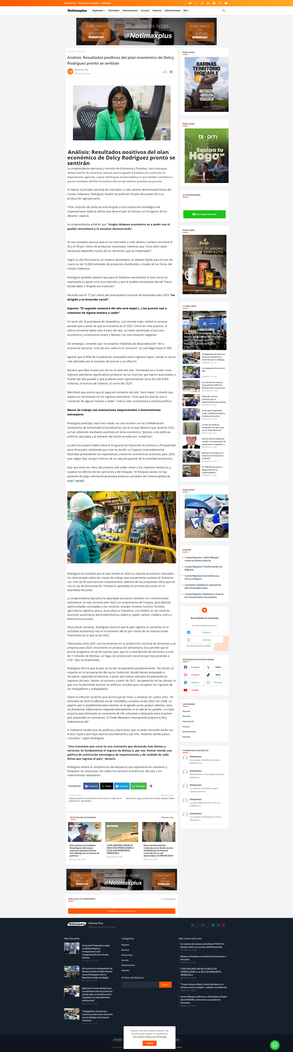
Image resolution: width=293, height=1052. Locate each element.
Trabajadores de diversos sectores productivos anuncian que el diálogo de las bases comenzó (213, 357)
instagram (195, 675)
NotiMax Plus (70, 3)
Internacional (188, 721)
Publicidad (106, 3)
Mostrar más (167, 817)
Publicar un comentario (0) (122, 911)
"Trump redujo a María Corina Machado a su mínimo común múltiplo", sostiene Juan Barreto (203, 986)
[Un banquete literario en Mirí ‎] (191, 372)
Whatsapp (140, 786)
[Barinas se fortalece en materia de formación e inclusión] (191, 457)
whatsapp (206, 640)
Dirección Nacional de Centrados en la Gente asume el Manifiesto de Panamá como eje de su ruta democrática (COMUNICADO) (158, 850)
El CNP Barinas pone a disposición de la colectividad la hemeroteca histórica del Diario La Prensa (213, 470)
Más (185, 10)
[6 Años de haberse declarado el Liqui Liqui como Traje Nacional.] (191, 428)
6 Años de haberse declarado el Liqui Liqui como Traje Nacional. (213, 427)
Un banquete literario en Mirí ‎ (213, 369)
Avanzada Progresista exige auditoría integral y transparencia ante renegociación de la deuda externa (213, 413)
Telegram (123, 786)
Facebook (93, 786)
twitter (218, 667)
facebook (195, 667)
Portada (70, 51)
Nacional (81, 51)
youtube (195, 690)
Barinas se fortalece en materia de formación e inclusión (213, 456)
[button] (224, 10)
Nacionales (113, 10)
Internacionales (130, 10)
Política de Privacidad (89, 3)
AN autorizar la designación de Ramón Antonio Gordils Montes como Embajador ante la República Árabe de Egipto (97, 973)
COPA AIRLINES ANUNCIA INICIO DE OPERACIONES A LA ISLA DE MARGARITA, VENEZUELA (120, 849)
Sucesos (145, 10)
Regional (186, 711)
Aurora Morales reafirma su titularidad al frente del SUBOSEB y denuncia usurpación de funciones (203, 999)
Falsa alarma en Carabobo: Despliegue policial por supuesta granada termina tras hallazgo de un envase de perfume (84, 850)
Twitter (108, 786)
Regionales (97, 10)
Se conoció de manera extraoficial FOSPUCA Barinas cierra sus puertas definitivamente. (214, 385)
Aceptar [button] (150, 1043)
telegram (207, 632)
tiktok (218, 675)
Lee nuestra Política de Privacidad (150, 1036)
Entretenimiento (172, 10)
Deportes (157, 10)
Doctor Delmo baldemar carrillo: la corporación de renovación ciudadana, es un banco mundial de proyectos (214, 442)
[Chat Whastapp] (274, 1045)
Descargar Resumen (206, 214)
